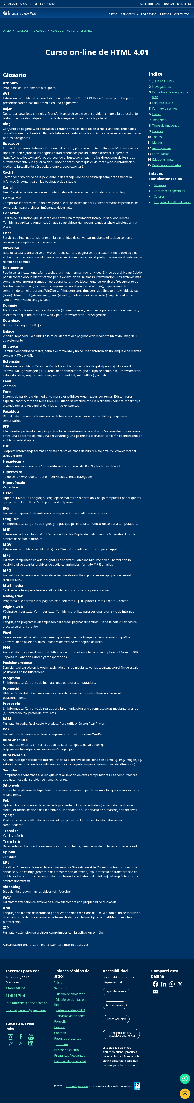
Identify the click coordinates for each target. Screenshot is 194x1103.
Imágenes (159, 120)
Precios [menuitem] (165, 14)
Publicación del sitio (166, 165)
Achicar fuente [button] (115, 1005)
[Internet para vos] (19, 14)
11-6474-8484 (46, 3)
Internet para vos (77, 1086)
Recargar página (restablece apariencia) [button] (121, 1034)
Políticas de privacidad (70, 1061)
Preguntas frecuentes (69, 1055)
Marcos (157, 142)
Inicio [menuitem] (113, 14)
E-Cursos (40, 30)
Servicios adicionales (70, 1016)
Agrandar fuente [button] (116, 991)
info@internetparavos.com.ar (24, 1003)
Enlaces (157, 131)
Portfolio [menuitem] (148, 14)
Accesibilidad (150, 3)
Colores (159, 196)
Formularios (160, 154)
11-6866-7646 (15, 996)
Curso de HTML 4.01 (63, 30)
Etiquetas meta (163, 159)
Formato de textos (165, 108)
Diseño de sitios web (70, 994)
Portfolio (60, 1021)
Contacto (60, 1033)
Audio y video (161, 148)
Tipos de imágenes (165, 125)
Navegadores (161, 87)
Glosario (87, 30)
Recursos (22, 30)
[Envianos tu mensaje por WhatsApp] (185, 1077)
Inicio (7, 30)
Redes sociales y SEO (70, 1010)
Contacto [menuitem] (181, 14)
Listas (156, 114)
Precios (59, 1027)
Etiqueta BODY (162, 103)
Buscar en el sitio (177, 3)
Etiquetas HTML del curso (172, 202)
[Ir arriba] (185, 1092)
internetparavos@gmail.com (24, 1010)
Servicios (60, 988)
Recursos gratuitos (67, 1038)
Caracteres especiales (169, 191)
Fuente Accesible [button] (116, 1019)
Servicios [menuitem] (128, 14)
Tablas (157, 137)
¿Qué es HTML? (163, 81)
